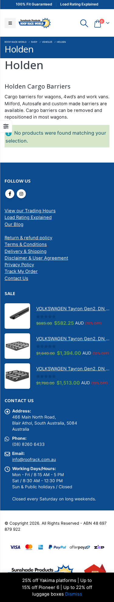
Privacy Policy (19, 264)
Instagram (21, 193)
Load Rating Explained (28, 217)
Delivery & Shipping (26, 251)
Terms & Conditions (26, 244)
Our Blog (14, 224)
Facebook (9, 193)
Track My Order (21, 271)
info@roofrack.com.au (34, 459)
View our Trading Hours (30, 211)
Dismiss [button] (73, 594)
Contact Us (16, 278)
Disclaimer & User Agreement (36, 258)
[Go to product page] (17, 316)
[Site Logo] (34, 23)
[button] (10, 23)
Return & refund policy (28, 237)
